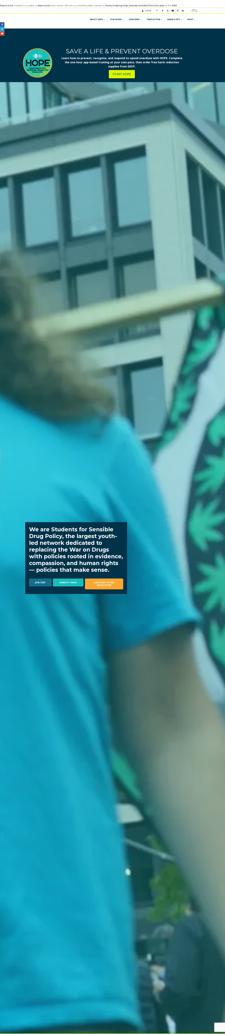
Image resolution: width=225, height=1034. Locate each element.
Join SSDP (134, 19)
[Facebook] (162, 10)
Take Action (153, 19)
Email (2, 33)
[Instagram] (178, 10)
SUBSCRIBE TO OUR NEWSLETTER (104, 584)
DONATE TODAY (68, 582)
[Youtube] (173, 10)
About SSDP (96, 19)
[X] (167, 10)
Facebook (2, 24)
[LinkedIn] (183, 10)
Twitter (2, 29)
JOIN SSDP (40, 582)
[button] (157, 10)
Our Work (116, 19)
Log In (148, 10)
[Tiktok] (188, 10)
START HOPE (122, 74)
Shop (190, 19)
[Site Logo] (39, 19)
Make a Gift (173, 19)
